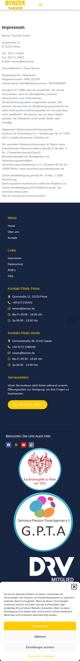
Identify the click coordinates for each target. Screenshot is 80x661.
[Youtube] (23, 445)
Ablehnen (40, 636)
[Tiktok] (31, 445)
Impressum (49, 656)
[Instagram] (16, 445)
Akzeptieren (40, 626)
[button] (74, 587)
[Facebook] (8, 445)
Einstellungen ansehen (40, 647)
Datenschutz (34, 656)
